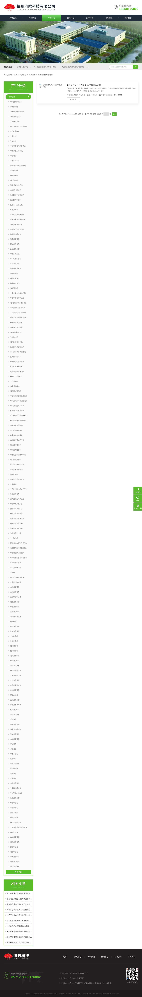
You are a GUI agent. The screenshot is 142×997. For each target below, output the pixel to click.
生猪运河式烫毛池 (16, 425)
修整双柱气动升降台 (17, 411)
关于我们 (32, 18)
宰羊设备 (13, 744)
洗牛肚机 (13, 759)
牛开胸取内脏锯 (15, 259)
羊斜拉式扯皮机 (15, 450)
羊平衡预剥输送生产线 (18, 455)
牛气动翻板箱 (15, 131)
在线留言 (108, 18)
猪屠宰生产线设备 (16, 509)
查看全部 (18, 872)
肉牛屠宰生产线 (15, 533)
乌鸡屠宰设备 (15, 690)
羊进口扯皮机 (15, 283)
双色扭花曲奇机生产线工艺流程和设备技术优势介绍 (19, 904)
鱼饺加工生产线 (22, 67)
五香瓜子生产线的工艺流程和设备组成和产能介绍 (19, 910)
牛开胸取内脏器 (15, 563)
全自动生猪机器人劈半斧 (18, 489)
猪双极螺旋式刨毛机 (17, 464)
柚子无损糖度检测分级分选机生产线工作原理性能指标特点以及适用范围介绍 (19, 915)
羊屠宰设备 (14, 808)
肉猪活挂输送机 (15, 190)
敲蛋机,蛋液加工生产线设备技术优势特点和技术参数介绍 (19, 942)
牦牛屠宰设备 (15, 798)
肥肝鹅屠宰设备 (15, 460)
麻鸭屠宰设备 (15, 661)
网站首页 (13, 18)
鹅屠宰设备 (14, 847)
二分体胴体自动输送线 (18, 352)
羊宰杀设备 (14, 754)
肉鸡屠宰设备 (15, 665)
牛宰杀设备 (14, 768)
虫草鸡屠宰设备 (15, 670)
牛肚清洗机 (14, 538)
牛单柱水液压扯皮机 (17, 553)
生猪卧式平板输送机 (17, 195)
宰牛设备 (13, 773)
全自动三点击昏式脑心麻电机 (20, 317)
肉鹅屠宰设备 (15, 587)
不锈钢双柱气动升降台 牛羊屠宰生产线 (84, 85)
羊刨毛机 (13, 156)
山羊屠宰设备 (15, 739)
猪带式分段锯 (15, 386)
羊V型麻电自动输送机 (17, 308)
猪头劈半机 (14, 288)
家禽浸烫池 (14, 107)
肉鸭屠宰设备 (15, 592)
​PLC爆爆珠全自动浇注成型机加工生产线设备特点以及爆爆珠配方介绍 (19, 893)
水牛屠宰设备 (15, 607)
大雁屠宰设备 (15, 700)
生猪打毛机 (14, 210)
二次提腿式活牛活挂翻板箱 (19, 313)
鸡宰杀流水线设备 (16, 435)
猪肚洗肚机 (14, 180)
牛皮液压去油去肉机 (17, 229)
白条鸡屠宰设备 (15, 616)
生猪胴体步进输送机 (17, 347)
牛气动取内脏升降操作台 (18, 558)
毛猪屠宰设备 (15, 724)
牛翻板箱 (13, 484)
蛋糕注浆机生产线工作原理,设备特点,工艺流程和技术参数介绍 (19, 921)
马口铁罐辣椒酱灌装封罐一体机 (45, 67)
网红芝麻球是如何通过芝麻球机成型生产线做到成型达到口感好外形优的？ (19, 931)
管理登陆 (115, 993)
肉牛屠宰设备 (15, 783)
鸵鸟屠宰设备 (15, 866)
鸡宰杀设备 (14, 695)
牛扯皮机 (13, 141)
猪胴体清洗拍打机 (16, 322)
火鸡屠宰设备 (15, 680)
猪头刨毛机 (14, 651)
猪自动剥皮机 (15, 278)
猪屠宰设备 (14, 813)
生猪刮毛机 (14, 636)
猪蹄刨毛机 (14, 175)
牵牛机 (12, 572)
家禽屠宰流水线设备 (17, 518)
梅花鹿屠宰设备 (15, 822)
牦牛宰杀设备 (15, 763)
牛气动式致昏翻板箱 (17, 577)
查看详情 (73, 99)
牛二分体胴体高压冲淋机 (18, 126)
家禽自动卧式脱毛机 (17, 371)
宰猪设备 (13, 719)
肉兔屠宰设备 (15, 656)
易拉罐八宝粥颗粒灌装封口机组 (73, 67)
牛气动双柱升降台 (16, 430)
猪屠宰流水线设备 (16, 523)
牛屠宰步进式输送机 (17, 479)
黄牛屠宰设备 (15, 612)
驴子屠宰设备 (15, 631)
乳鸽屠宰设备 (15, 710)
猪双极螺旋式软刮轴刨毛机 (19, 420)
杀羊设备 (13, 749)
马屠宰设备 (14, 832)
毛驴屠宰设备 (15, 626)
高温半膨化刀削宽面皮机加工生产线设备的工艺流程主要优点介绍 (19, 937)
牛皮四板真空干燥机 (17, 214)
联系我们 (128, 18)
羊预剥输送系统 (15, 268)
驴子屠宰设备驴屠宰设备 (18, 827)
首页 (15, 75)
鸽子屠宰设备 (15, 244)
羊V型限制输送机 (16, 102)
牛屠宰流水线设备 (16, 793)
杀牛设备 (13, 778)
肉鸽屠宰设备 (15, 714)
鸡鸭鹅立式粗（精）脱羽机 (19, 303)
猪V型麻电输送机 (16, 332)
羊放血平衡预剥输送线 (18, 165)
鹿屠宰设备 (14, 817)
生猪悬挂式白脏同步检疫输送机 (20, 415)
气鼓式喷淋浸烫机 (16, 366)
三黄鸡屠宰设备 (15, 675)
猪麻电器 (13, 621)
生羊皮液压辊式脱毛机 (18, 219)
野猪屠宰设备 (15, 862)
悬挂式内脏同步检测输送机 (19, 548)
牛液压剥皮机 (15, 263)
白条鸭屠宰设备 (15, 597)
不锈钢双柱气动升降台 (45, 75)
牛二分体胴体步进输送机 (18, 401)
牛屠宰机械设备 (15, 788)
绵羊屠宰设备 (15, 734)
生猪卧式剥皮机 (15, 200)
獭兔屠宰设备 (15, 842)
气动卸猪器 (14, 337)
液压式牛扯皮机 (15, 445)
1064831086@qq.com (78, 973)
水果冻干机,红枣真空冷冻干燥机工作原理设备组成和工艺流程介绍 (19, 926)
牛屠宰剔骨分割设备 (17, 298)
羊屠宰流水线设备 (16, 528)
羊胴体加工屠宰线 (16, 151)
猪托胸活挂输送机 (16, 342)
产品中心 (51, 18)
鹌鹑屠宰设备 (15, 837)
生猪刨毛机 (14, 641)
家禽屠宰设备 (15, 857)
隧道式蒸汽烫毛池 (16, 185)
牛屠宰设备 (14, 803)
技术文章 (89, 18)
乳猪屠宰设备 (15, 494)
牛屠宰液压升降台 (16, 469)
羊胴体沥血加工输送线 (18, 293)
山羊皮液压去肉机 (16, 224)
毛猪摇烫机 (14, 273)
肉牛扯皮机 (14, 474)
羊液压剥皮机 (15, 254)
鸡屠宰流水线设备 (16, 513)
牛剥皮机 (13, 136)
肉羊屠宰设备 (15, 602)
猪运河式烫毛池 (15, 391)
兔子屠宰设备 (15, 249)
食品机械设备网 (105, 993)
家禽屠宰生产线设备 (17, 499)
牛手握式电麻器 (15, 582)
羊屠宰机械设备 (15, 234)
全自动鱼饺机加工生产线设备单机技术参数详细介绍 (19, 899)
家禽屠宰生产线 (15, 705)
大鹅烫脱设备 (15, 121)
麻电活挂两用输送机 (17, 362)
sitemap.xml (87, 993)
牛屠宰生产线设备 (16, 504)
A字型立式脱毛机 (16, 376)
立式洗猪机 (14, 381)
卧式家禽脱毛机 (15, 116)
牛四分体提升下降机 (17, 406)
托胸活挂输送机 (15, 357)
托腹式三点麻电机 (16, 205)
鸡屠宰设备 (14, 852)
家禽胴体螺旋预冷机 (17, 112)
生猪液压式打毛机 (16, 327)
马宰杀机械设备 (15, 729)
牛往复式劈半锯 (15, 567)
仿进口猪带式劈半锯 (17, 440)
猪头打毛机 (14, 646)
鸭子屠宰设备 (15, 239)
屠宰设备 (32, 75)
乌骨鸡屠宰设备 (15, 685)
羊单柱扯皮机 (15, 161)
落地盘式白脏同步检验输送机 (20, 543)
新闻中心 (70, 18)
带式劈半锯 (14, 170)
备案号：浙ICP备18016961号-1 (70, 993)
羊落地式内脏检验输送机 (18, 396)
